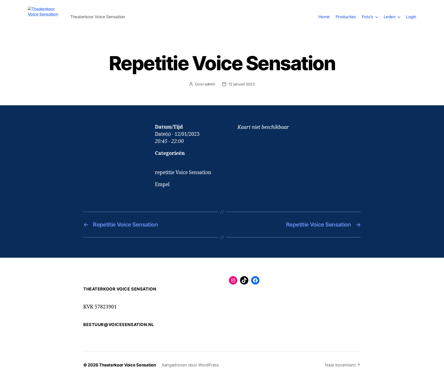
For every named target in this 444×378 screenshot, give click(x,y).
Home (324, 16)
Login (411, 16)
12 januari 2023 (241, 84)
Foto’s (367, 16)
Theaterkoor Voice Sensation (127, 365)
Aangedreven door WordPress (190, 365)
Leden (390, 16)
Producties (346, 16)
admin (210, 84)
